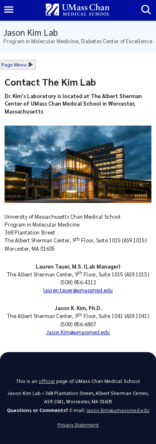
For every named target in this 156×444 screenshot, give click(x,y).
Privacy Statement (78, 425)
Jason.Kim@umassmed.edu (78, 331)
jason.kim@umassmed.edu (118, 410)
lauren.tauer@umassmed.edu (78, 290)
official (47, 381)
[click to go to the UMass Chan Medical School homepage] (78, 10)
